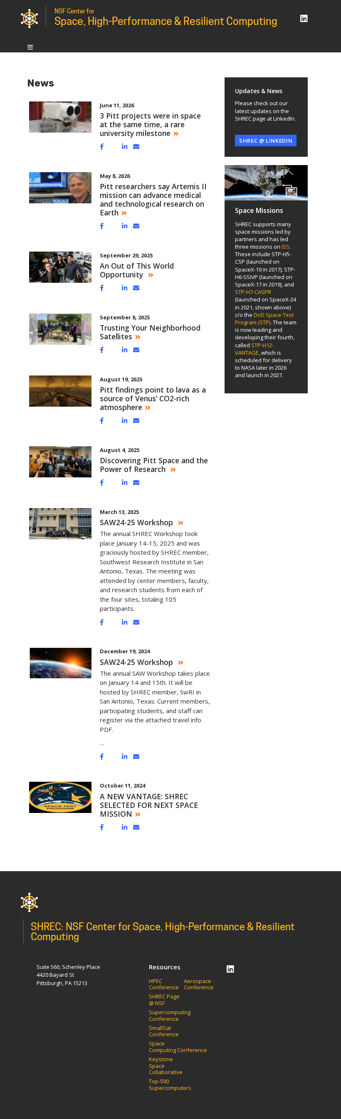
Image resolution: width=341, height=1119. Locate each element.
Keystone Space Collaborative (166, 1066)
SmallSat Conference (164, 1031)
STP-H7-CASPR (253, 292)
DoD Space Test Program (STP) (264, 318)
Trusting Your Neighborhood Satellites (150, 332)
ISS (285, 246)
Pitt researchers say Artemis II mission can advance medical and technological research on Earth (153, 199)
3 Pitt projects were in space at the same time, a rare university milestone (150, 124)
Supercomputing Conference (169, 1015)
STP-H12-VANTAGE (254, 348)
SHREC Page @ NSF (164, 999)
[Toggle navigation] (30, 47)
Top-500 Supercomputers (170, 1084)
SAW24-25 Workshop (137, 522)
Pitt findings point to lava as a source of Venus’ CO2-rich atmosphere (153, 398)
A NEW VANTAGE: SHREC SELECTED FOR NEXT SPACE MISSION (149, 805)
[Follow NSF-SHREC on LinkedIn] (304, 18)
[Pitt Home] (29, 18)
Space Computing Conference (178, 1046)
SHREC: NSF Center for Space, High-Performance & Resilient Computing (163, 932)
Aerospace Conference (199, 984)
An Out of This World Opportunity (137, 270)
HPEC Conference (164, 984)
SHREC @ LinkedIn (265, 140)
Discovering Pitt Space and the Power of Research (154, 464)
